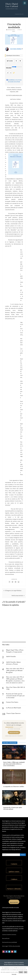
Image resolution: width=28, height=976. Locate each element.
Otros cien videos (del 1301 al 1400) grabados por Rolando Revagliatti (15, 670)
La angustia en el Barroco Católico (13, 786)
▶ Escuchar (10, 60)
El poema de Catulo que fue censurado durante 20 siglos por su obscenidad (15, 695)
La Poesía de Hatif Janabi (13, 708)
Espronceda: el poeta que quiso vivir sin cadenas (12, 808)
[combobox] (14, 854)
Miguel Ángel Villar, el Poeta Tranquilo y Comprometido (14, 651)
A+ (8, 72)
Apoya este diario (14, 732)
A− (11, 72)
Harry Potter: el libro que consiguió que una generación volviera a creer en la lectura (14, 763)
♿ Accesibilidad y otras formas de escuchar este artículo (14, 80)
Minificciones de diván (17, 595)
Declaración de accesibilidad (9, 942)
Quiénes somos (14, 871)
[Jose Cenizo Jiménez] (7, 50)
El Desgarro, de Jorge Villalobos (13, 590)
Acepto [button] (20, 972)
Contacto (14, 864)
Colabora (14, 879)
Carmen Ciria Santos (12, 702)
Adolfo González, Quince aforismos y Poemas (13, 663)
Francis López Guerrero (14, 713)
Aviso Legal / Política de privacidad (11, 946)
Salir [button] (25, 972)
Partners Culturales (14, 889)
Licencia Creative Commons (9, 934)
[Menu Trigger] (25, 3)
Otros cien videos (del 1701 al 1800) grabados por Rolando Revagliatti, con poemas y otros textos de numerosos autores (15, 680)
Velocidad (8, 68)
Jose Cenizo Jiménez (15, 49)
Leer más (14, 974)
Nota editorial (5, 938)
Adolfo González (11, 656)
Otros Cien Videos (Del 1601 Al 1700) (15, 688)
